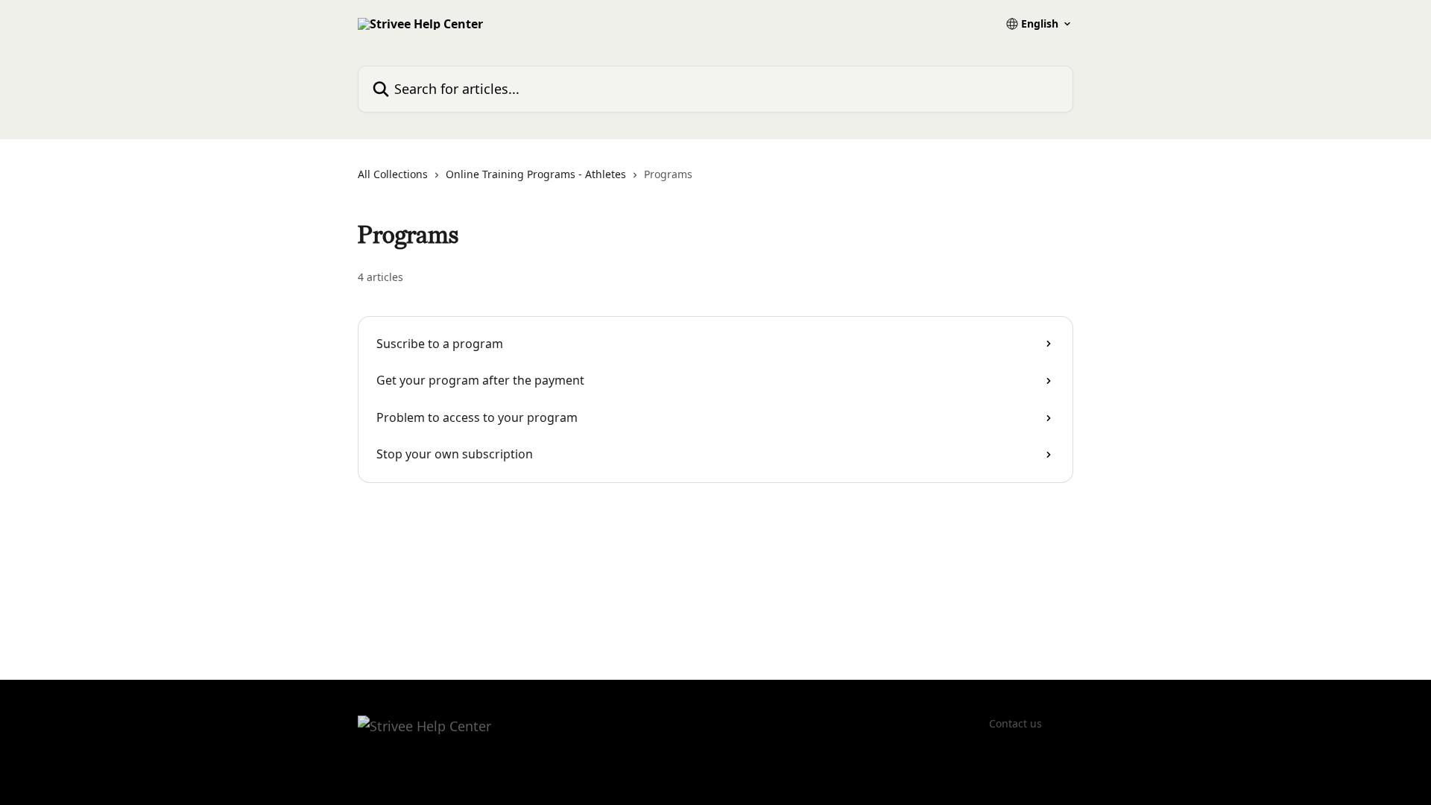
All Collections (393, 174)
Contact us (1015, 723)
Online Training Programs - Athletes (536, 174)
